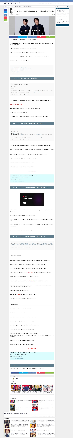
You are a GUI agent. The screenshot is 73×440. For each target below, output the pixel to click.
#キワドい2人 (39, 134)
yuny (54, 14)
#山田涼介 (14, 133)
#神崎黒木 (26, 243)
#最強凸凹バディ (28, 244)
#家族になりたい (43, 244)
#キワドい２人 (14, 244)
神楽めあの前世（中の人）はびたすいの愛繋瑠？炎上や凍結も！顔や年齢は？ (17, 413)
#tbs (43, 243)
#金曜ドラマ (46, 243)
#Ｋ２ (18, 244)
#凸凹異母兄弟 (22, 243)
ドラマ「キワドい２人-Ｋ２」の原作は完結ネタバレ (19, 67)
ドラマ (11, 398)
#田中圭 (22, 134)
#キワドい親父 (37, 244)
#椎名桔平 (33, 243)
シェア (6, 10)
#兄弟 (34, 244)
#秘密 (32, 244)
